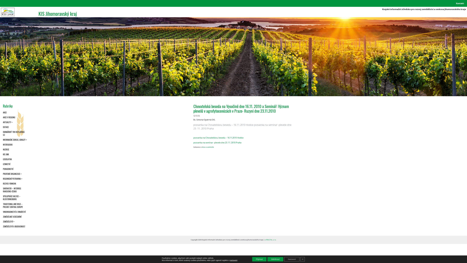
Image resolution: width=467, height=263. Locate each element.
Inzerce (6, 149)
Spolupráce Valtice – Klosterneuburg (11, 198)
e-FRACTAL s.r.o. (270, 240)
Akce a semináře (208, 147)
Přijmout (259, 259)
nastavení (233, 260)
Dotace (6, 127)
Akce (5, 112)
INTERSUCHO (8, 144)
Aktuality (7, 122)
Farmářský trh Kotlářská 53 (14, 133)
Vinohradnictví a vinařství (14, 211)
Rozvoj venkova (9, 183)
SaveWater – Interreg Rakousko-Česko (12, 190)
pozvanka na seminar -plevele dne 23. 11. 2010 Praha (217, 142)
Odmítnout (275, 259)
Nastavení (292, 259)
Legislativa (7, 159)
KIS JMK (6, 154)
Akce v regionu (9, 117)
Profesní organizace (11, 173)
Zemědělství (8, 221)
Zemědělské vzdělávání (12, 216)
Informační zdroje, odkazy (14, 139)
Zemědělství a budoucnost (14, 226)
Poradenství (8, 169)
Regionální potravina (12, 178)
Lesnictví (6, 164)
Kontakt (460, 3)
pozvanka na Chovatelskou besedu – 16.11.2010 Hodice (218, 137)
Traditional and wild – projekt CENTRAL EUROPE (13, 205)
